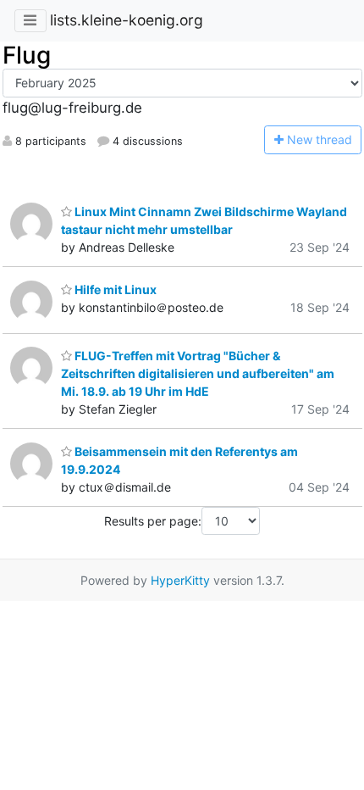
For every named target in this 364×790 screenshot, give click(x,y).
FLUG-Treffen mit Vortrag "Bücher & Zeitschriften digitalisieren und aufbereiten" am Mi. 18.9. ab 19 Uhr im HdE (197, 373)
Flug (27, 55)
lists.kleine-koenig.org (126, 20)
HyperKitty (180, 580)
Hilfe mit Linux (114, 289)
